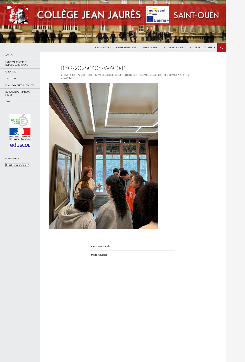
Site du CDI (10, 78)
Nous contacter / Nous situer (17, 93)
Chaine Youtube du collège (19, 85)
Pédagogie (150, 47)
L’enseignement (126, 47)
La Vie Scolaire (173, 47)
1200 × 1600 (87, 75)
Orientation (11, 71)
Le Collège (102, 47)
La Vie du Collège (201, 47)
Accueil (9, 55)
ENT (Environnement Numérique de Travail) (16, 63)
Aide (7, 101)
